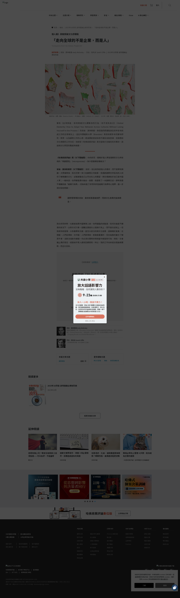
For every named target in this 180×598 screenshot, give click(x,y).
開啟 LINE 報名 (90, 321)
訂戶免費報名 (90, 317)
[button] (104, 277)
